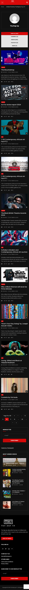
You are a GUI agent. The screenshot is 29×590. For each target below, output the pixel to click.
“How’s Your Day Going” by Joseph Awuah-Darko (14, 325)
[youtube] (8, 548)
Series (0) (14, 45)
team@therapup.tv (6, 556)
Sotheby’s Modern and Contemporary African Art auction (14, 251)
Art (2, 137)
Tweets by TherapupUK (7, 448)
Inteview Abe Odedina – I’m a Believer (19, 491)
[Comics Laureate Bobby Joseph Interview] (7, 473)
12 (14, 419)
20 (22, 419)
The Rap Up (14, 26)
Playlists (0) (14, 42)
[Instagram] (2, 548)
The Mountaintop (7, 70)
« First (14, 415)
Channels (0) (14, 36)
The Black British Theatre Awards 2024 (13, 214)
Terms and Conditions (7, 561)
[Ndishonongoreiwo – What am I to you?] (14, 462)
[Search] (27, 2)
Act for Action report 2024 (11, 105)
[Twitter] (5, 548)
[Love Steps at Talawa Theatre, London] (7, 505)
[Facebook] (12, 548)
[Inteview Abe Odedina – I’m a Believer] (7, 494)
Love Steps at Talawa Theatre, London (18, 502)
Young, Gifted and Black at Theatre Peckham (11, 361)
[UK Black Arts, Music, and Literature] (14, 2)
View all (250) (14, 33)
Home (2, 6)
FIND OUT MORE (7, 538)
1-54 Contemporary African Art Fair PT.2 (13, 140)
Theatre (3, 67)
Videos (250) (14, 39)
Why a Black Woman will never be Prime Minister (14, 288)
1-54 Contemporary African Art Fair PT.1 (13, 177)
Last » (16, 422)
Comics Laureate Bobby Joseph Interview (19, 470)
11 (10, 419)
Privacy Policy (4, 563)
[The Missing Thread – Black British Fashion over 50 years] (7, 483)
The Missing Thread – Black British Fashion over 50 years (18, 481)
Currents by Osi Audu (9, 397)
